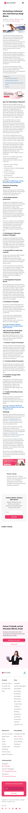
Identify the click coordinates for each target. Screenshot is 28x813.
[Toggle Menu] (23, 2)
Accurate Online (7, 683)
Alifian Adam (7, 545)
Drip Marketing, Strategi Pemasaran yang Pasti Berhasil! (13, 181)
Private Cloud (6, 752)
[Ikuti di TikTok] (12, 808)
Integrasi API (6, 746)
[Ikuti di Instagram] (2, 808)
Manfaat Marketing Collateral (11, 80)
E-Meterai (17, 706)
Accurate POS (6, 688)
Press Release (18, 741)
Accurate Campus (7, 734)
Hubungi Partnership (10, 776)
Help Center (5, 736)
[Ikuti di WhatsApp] (6, 808)
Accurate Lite (6, 686)
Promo (4, 744)
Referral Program (7, 754)
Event (3, 741)
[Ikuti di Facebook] (9, 808)
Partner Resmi (18, 739)
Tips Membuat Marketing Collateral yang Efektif (14, 83)
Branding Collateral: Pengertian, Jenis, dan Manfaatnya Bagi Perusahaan (13, 326)
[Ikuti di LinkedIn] (19, 808)
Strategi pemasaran (14, 419)
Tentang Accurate (19, 734)
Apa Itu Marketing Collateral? (11, 78)
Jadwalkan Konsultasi (14, 640)
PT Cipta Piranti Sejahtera (13, 799)
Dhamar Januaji (16, 21)
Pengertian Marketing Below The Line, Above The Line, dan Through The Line (13, 407)
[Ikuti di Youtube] (16, 808)
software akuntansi (16, 434)
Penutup (7, 86)
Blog (3, 739)
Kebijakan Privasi (11, 801)
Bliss (3, 691)
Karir (18, 736)
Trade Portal (18, 704)
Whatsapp (7, 766)
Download (5, 749)
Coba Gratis (14, 644)
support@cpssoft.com (10, 771)
